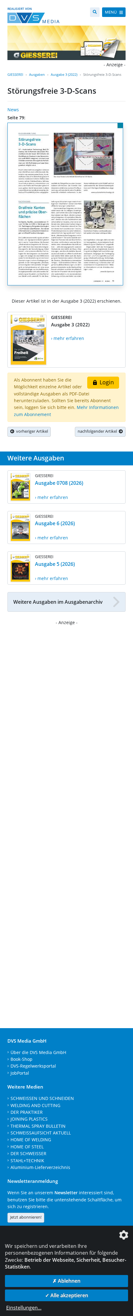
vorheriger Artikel (31, 431)
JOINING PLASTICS (29, 1119)
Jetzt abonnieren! (25, 1217)
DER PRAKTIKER (27, 1112)
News (13, 109)
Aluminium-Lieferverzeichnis (40, 1167)
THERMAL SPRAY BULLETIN (38, 1126)
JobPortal (20, 1073)
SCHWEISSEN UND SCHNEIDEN (42, 1098)
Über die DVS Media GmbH (38, 1052)
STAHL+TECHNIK (27, 1160)
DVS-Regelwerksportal (33, 1066)
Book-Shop (21, 1059)
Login (106, 382)
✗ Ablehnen (66, 1280)
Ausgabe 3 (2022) (64, 74)
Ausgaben (37, 74)
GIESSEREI (15, 74)
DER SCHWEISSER (28, 1153)
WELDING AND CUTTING (35, 1105)
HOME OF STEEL (27, 1147)
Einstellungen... (23, 1307)
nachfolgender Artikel (98, 431)
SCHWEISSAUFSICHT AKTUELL (41, 1133)
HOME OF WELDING (31, 1139)
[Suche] (95, 12)
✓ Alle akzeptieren (66, 1295)
